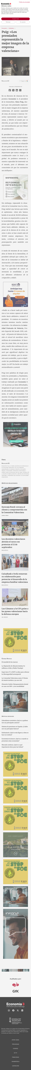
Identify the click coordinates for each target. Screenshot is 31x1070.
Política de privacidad (24, 2)
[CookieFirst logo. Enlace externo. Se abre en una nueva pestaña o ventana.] (6, 3)
